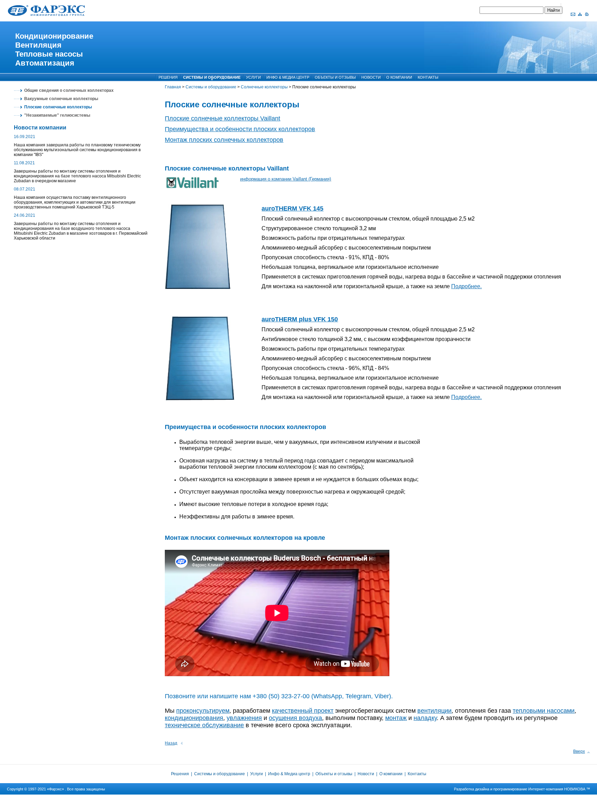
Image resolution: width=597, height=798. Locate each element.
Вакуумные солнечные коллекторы (61, 98)
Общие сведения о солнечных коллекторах (69, 90)
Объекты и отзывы (333, 773)
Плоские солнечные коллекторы (58, 107)
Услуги (256, 773)
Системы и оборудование (211, 87)
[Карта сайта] (579, 14)
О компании (390, 773)
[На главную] (586, 14)
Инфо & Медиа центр (289, 773)
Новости (366, 773)
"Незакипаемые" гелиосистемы (57, 115)
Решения (180, 773)
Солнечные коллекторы (264, 87)
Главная (173, 87)
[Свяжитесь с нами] (572, 14)
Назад (171, 743)
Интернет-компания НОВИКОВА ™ (559, 789)
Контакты (417, 773)
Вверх (579, 751)
